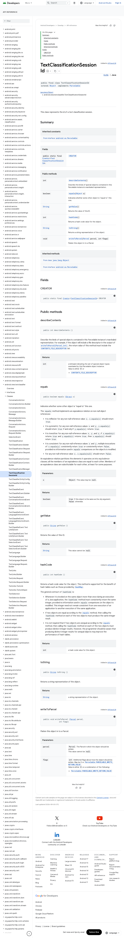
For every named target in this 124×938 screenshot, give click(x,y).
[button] (16, 29)
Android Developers (47, 25)
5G (51, 884)
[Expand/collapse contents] (54, 32)
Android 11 (84, 882)
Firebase (38, 910)
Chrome (38, 906)
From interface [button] (60, 138)
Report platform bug (114, 860)
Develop (60, 25)
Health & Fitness (53, 869)
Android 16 (84, 863)
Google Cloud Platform (44, 914)
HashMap (79, 587)
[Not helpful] (114, 25)
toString (73, 228)
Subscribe (94, 932)
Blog (37, 883)
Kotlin (106, 75)
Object (53, 86)
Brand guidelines (58, 926)
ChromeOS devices (69, 870)
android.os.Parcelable (66, 138)
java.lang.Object (46, 92)
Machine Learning (53, 864)
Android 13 (84, 874)
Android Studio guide (100, 865)
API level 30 (112, 516)
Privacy (53, 880)
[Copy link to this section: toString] (52, 662)
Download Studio (98, 880)
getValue (73, 206)
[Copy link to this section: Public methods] (64, 312)
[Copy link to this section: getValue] (52, 515)
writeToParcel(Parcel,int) (54, 345)
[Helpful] (110, 25)
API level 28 (112, 63)
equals (72, 193)
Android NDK (99, 885)
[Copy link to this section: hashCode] (54, 564)
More (27, 3)
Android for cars (69, 876)
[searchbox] (16, 21)
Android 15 (84, 867)
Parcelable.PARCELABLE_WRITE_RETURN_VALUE (91, 771)
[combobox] (58, 3)
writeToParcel (75, 239)
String (46, 206)
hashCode (73, 217)
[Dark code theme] (114, 295)
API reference (10, 12)
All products (40, 918)
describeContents (77, 180)
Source (38, 875)
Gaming (53, 859)
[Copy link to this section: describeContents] (63, 320)
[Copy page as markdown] (55, 71)
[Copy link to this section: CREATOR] (54, 288)
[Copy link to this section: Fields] (50, 280)
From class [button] (56, 260)
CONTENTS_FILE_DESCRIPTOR (53, 348)
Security (38, 871)
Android (38, 861)
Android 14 (84, 870)
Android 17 (84, 859)
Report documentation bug (114, 867)
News (37, 879)
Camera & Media (54, 875)
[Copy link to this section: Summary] (56, 122)
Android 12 (84, 878)
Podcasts (38, 886)
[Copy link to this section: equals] (50, 387)
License (46, 926)
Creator (46, 158)
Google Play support (113, 873)
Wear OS (68, 865)
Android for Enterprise (39, 866)
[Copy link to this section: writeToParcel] (58, 709)
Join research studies (114, 879)
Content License (103, 798)
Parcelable (75, 86)
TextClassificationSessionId (53, 160)
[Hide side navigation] (29, 933)
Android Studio (105, 3)
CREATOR (72, 156)
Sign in (118, 3)
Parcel (86, 239)
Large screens (70, 861)
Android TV (69, 881)
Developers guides (98, 870)
